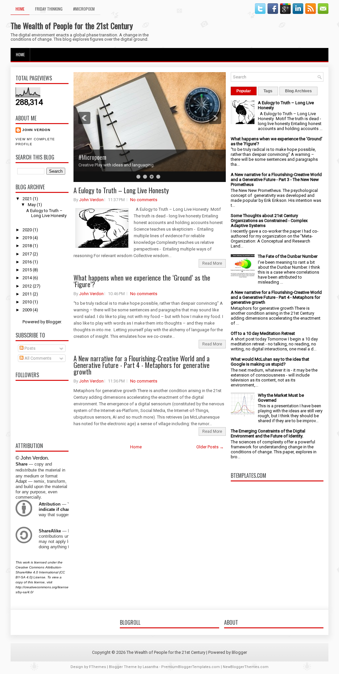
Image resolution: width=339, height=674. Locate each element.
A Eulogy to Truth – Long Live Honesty (46, 213)
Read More (212, 263)
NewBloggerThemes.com (245, 667)
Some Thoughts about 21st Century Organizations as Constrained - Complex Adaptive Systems (269, 220)
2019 (28, 237)
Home (20, 9)
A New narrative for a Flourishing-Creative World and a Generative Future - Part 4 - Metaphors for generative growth (141, 365)
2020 (28, 229)
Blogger (53, 321)
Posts (29, 348)
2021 (28, 198)
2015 (28, 269)
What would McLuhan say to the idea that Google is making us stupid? (270, 362)
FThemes (97, 667)
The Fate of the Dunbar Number (287, 256)
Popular (243, 91)
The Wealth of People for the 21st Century (72, 25)
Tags (268, 91)
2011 (28, 294)
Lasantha (150, 667)
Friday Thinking (49, 9)
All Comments (37, 358)
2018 (28, 245)
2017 (28, 253)
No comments (143, 199)
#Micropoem (84, 9)
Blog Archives (298, 91)
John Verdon (36, 130)
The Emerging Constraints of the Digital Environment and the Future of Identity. (268, 433)
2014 (28, 277)
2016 (28, 261)
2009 (28, 309)
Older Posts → (210, 446)
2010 (28, 301)
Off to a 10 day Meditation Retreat (263, 333)
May (32, 204)
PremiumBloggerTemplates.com (190, 667)
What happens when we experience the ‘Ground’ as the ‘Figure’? (141, 281)
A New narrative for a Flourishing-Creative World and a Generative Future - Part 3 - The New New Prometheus (276, 179)
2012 (28, 286)
